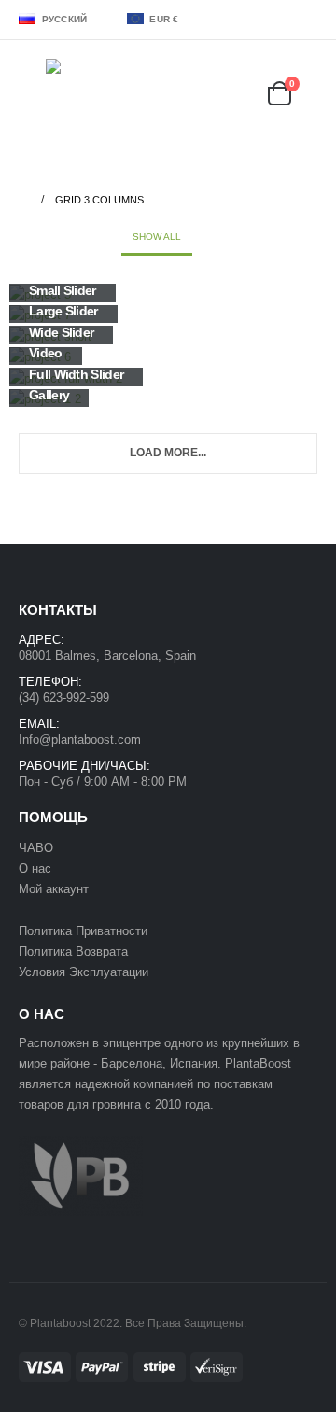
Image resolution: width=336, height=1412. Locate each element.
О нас (35, 868)
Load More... (168, 452)
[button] (32, 93)
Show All (157, 236)
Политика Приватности (83, 931)
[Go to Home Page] (24, 199)
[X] (278, 19)
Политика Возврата (73, 951)
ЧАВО (36, 848)
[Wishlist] (243, 92)
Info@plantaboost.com (80, 740)
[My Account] (197, 92)
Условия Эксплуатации (83, 972)
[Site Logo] (93, 93)
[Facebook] (251, 19)
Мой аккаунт (55, 889)
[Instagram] (305, 19)
